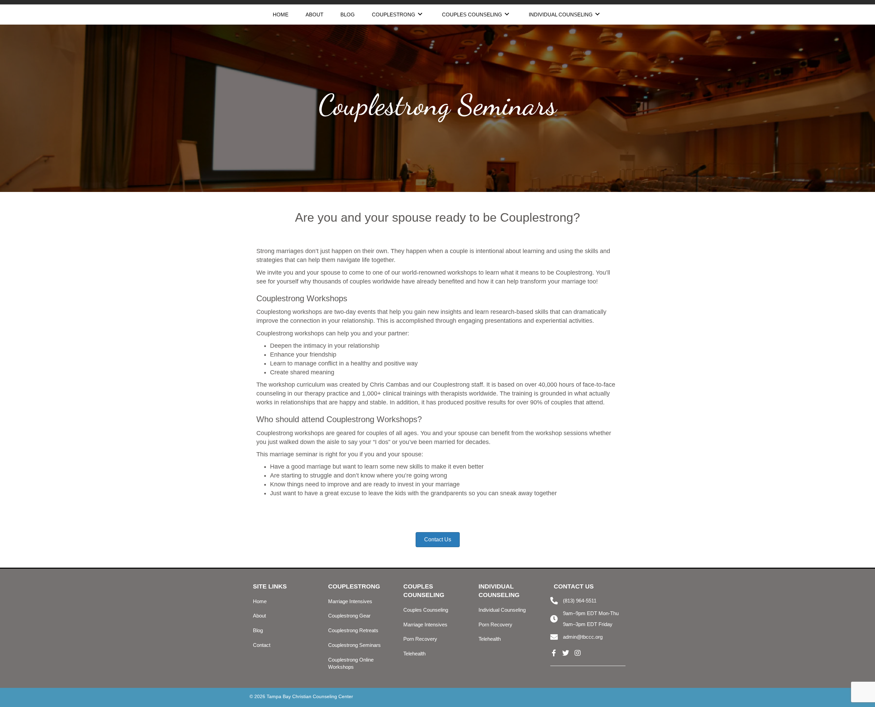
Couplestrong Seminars (354, 645)
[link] (280, 13)
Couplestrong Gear (349, 616)
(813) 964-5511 (579, 601)
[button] (553, 653)
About (259, 616)
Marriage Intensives (350, 601)
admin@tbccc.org (583, 637)
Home (260, 601)
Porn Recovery (420, 639)
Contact (261, 645)
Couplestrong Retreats (353, 630)
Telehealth (414, 653)
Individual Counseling (502, 610)
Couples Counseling (425, 610)
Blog (258, 630)
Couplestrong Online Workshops (351, 663)
